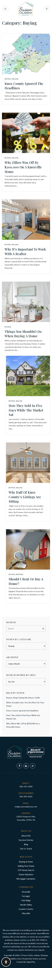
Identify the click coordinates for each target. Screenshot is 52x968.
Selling (15, 79)
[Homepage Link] (26, 8)
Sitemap (44, 955)
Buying (8, 79)
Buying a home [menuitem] (26, 862)
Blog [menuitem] (26, 844)
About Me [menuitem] (26, 836)
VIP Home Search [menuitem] (26, 870)
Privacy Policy (27, 955)
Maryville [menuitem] (26, 913)
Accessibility (11, 959)
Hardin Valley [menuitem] (26, 905)
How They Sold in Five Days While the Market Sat (26, 410)
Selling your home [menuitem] (26, 866)
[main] (26, 368)
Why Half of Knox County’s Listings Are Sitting (25, 496)
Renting (19, 574)
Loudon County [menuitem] (26, 909)
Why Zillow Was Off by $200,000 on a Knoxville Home (23, 167)
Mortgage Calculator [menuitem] (26, 879)
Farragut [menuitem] (26, 896)
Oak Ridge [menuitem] (26, 900)
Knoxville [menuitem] (26, 892)
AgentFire (31, 962)
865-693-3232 (26, 796)
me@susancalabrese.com (26, 806)
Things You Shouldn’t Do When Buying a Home (23, 333)
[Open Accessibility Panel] (6, 962)
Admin (37, 955)
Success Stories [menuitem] (26, 840)
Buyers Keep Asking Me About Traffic (23, 698)
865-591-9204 (26, 786)
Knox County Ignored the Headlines (22, 710)
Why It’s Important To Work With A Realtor (25, 251)
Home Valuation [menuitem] (26, 874)
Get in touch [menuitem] (26, 849)
